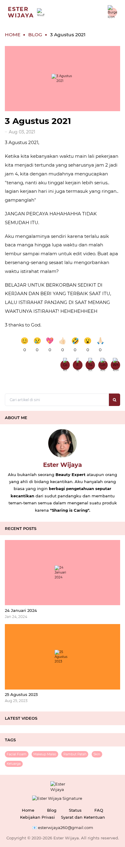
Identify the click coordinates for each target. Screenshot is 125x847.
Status (75, 810)
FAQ (98, 810)
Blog (51, 810)
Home (28, 810)
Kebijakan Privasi (37, 817)
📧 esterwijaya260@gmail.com (62, 827)
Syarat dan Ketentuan (83, 817)
